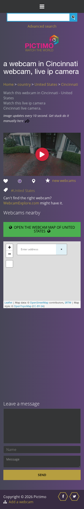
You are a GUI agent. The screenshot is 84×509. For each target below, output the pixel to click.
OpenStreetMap (39, 302)
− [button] (9, 254)
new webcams (64, 180)
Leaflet (8, 302)
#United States (23, 190)
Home (8, 84)
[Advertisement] (42, 355)
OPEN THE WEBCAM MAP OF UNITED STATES (43, 229)
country (24, 84)
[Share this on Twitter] (75, 499)
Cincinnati (69, 84)
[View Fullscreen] (9, 264)
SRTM (68, 302)
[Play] (42, 154)
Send (42, 475)
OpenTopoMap (23, 306)
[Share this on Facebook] (63, 499)
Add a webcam (21, 501)
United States (45, 84)
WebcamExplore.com (21, 203)
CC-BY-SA (38, 306)
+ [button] (9, 247)
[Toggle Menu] (42, 6)
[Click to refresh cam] (27, 121)
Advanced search (42, 26)
